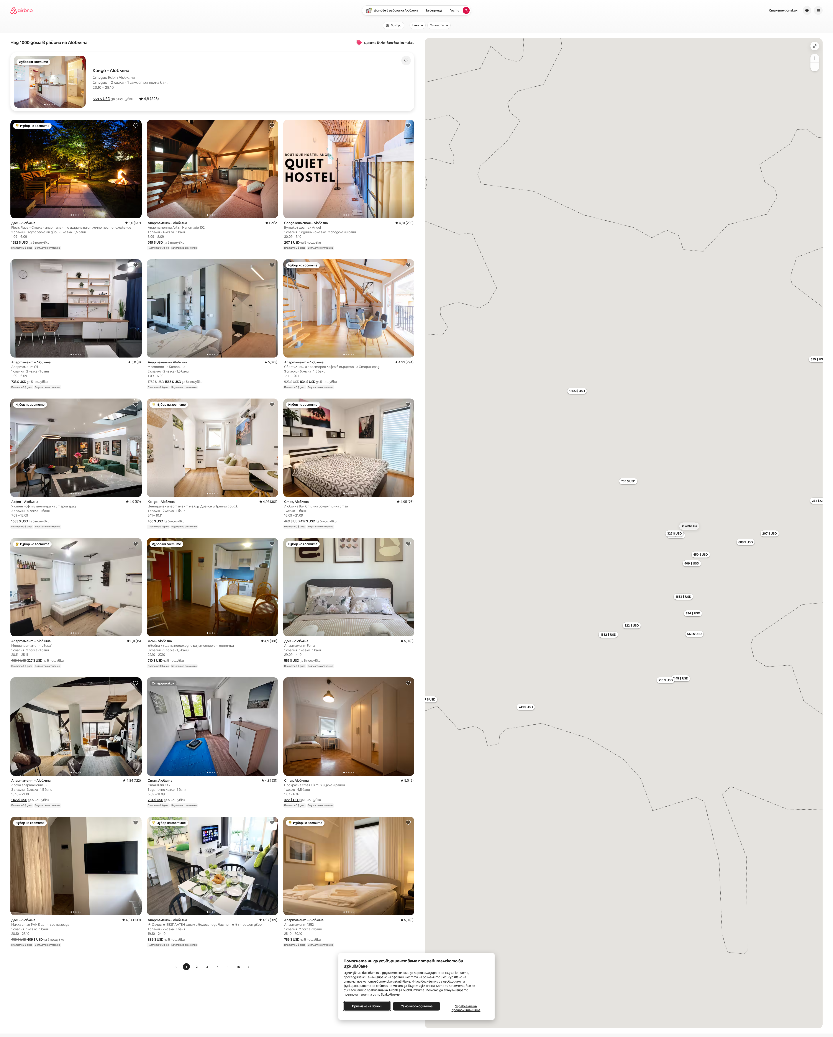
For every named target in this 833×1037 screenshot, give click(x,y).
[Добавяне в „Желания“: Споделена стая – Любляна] (408, 125)
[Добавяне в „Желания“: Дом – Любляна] (135, 125)
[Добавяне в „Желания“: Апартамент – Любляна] (272, 125)
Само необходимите (417, 1006)
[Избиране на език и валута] (807, 10)
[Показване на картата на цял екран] (814, 46)
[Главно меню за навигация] (818, 10)
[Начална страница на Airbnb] (21, 10)
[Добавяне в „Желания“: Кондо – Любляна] (272, 404)
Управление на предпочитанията (466, 1008)
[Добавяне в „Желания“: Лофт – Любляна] (135, 404)
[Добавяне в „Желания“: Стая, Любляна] (408, 404)
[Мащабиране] (814, 58)
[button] (101, 99)
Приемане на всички (367, 1006)
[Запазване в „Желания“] (406, 60)
